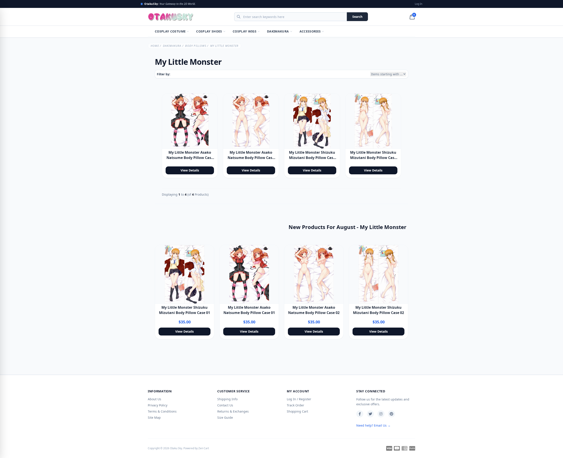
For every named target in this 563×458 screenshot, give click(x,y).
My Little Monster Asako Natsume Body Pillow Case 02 (251, 157)
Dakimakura (278, 31)
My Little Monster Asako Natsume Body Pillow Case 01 (189, 157)
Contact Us (225, 405)
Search (357, 16)
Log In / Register (299, 399)
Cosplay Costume (170, 31)
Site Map (154, 417)
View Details (190, 170)
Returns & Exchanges (233, 411)
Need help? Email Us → (373, 425)
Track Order (295, 405)
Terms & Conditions (162, 411)
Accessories (310, 31)
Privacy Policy (157, 405)
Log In (418, 4)
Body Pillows (195, 46)
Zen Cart (203, 448)
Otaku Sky (176, 448)
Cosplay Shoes (209, 31)
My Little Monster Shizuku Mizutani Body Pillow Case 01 (312, 157)
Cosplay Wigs (244, 31)
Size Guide (225, 417)
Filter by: (163, 74)
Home (155, 46)
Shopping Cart (297, 411)
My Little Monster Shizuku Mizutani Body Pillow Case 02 (373, 157)
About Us (154, 399)
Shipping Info (227, 399)
